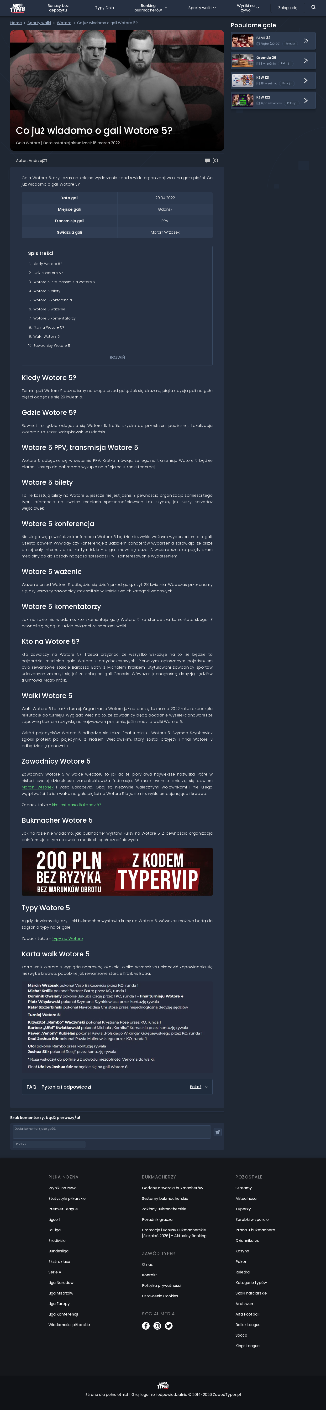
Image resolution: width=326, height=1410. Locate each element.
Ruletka (243, 1272)
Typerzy (243, 1209)
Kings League (248, 1346)
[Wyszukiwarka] (314, 7)
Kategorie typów (251, 1282)
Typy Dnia (104, 8)
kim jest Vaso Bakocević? (76, 805)
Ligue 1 (54, 1219)
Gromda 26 (241, 55)
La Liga (54, 1230)
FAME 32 (239, 35)
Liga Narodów (61, 1282)
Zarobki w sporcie (252, 1219)
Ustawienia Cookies (160, 1296)
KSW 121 (238, 74)
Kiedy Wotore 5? (47, 263)
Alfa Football (247, 1314)
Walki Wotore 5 (46, 336)
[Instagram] (157, 1326)
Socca (241, 1335)
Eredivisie (57, 1240)
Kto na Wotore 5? (48, 327)
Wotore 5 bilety (46, 291)
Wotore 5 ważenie (49, 309)
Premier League (63, 1209)
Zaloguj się (287, 8)
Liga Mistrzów (60, 1293)
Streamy (244, 1188)
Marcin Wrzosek (37, 787)
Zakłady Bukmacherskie (164, 1209)
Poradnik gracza (157, 1219)
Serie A (54, 1272)
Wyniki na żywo (246, 8)
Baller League (248, 1324)
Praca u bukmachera (255, 1230)
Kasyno (242, 1251)
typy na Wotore (67, 938)
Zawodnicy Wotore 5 (51, 345)
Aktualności (246, 1198)
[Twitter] (169, 1326)
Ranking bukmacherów (148, 8)
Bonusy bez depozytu (58, 8)
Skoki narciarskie (251, 1293)
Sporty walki (200, 8)
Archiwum (245, 1303)
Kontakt (149, 1275)
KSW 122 (238, 94)
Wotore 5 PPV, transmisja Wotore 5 (64, 282)
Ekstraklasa (59, 1261)
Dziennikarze (247, 1240)
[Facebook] (146, 1326)
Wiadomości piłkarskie (69, 1324)
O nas (147, 1264)
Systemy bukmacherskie (165, 1198)
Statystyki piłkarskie (67, 1198)
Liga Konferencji (63, 1314)
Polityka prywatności (161, 1285)
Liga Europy (59, 1303)
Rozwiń (117, 357)
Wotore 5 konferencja (52, 300)
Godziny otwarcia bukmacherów (172, 1188)
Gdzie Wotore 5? (48, 272)
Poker (241, 1261)
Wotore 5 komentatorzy (54, 318)
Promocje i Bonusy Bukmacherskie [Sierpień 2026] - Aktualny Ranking (174, 1233)
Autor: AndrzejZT (31, 160)
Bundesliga (58, 1251)
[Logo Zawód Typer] (17, 8)
